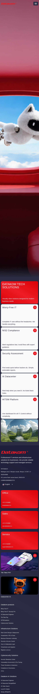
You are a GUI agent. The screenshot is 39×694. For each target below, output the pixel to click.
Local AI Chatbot (5, 689)
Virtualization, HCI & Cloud (8, 635)
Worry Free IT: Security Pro (8, 611)
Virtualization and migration (8, 647)
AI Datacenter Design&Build (8, 683)
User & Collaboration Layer (8, 644)
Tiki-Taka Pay (4, 617)
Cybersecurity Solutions (7, 623)
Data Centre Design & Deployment (10, 632)
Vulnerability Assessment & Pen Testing (11, 662)
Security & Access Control (8, 641)
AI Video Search (5, 686)
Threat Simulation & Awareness (9, 665)
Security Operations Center (8, 659)
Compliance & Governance (8, 668)
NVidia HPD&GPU (6, 692)
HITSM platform (5, 620)
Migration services (6, 650)
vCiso (2, 671)
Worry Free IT (4, 608)
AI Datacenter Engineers (7, 614)
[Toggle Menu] (36, 4)
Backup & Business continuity (9, 638)
